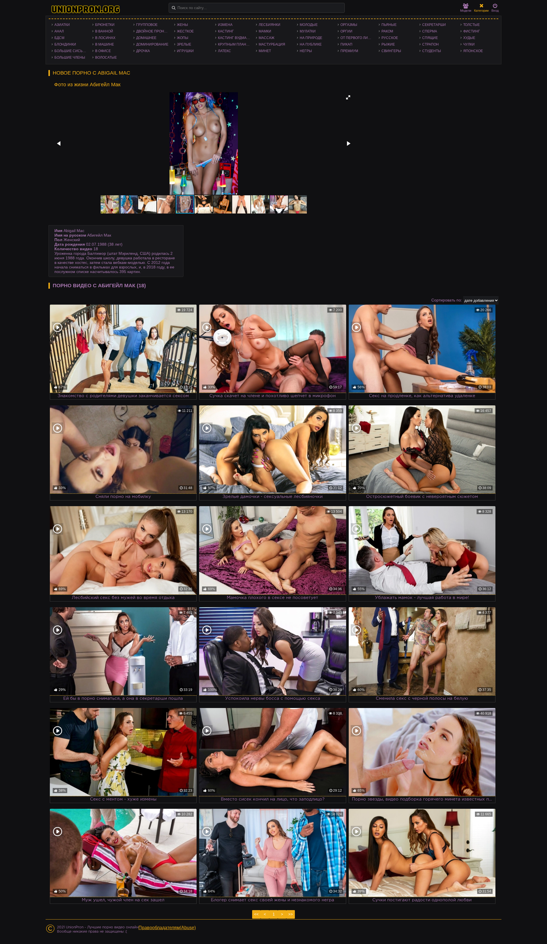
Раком (387, 31)
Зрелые (184, 44)
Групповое (147, 25)
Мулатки (308, 31)
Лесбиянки (269, 25)
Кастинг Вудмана (234, 38)
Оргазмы (348, 25)
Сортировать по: (446, 300)
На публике (311, 44)
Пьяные (389, 25)
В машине (104, 44)
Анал (59, 31)
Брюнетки (105, 25)
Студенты (431, 51)
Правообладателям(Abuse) (167, 927)
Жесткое (185, 31)
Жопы (182, 38)
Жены (182, 25)
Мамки (265, 31)
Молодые (309, 25)
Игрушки (185, 51)
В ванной (104, 31)
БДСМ (59, 38)
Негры (306, 51)
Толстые (471, 25)
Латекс (224, 51)
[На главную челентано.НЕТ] (85, 9)
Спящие (430, 38)
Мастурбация (272, 44)
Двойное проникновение (153, 31)
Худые (469, 38)
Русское (389, 38)
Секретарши (434, 25)
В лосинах (105, 38)
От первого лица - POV (357, 38)
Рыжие (388, 44)
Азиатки (62, 25)
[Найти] (174, 8)
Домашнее (146, 38)
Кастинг (226, 31)
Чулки (469, 44)
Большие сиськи (70, 51)
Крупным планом (235, 44)
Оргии (346, 31)
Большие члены (69, 57)
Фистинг (471, 31)
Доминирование (152, 44)
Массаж (266, 38)
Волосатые (106, 57)
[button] (348, 97)
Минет (265, 51)
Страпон (430, 44)
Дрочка (143, 51)
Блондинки (65, 44)
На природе (311, 38)
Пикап (346, 44)
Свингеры (391, 51)
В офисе (103, 51)
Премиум (349, 51)
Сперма (429, 31)
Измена (225, 25)
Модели (465, 10)
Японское (473, 51)
